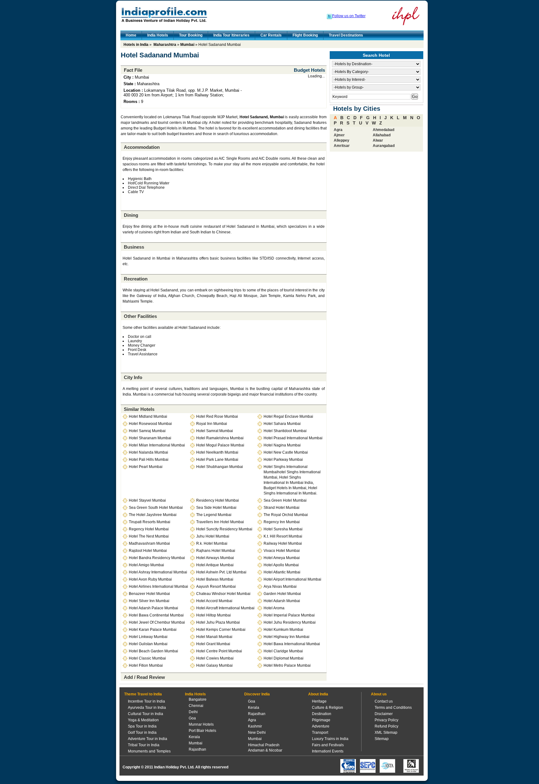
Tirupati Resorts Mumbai (149, 522)
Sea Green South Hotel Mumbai (156, 507)
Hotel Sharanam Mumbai (150, 438)
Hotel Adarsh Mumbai (282, 601)
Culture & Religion (327, 707)
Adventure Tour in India (147, 739)
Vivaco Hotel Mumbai (282, 550)
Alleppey (341, 140)
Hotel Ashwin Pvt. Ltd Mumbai (221, 572)
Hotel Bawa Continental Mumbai (156, 615)
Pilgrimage (321, 720)
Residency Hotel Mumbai (217, 500)
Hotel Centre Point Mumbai (219, 651)
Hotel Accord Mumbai (214, 601)
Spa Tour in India (142, 726)
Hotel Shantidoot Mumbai (285, 431)
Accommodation (142, 147)
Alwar (378, 140)
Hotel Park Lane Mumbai (217, 459)
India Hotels (157, 35)
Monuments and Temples (149, 751)
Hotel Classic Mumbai (147, 658)
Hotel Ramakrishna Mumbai (220, 438)
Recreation (136, 278)
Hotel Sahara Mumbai (282, 423)
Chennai (196, 706)
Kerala (194, 737)
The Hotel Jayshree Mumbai (153, 515)
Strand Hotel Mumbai (281, 507)
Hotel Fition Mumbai (146, 665)
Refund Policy (386, 726)
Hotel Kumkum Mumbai (283, 629)
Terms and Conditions (393, 707)
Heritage (319, 701)
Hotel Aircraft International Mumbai (225, 608)
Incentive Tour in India (146, 701)
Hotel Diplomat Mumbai (283, 658)
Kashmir (255, 726)
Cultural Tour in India (145, 714)
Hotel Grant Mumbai (213, 644)
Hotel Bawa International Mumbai (292, 644)
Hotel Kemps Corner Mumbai (220, 629)
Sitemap (382, 739)
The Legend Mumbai (213, 515)
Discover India (257, 694)
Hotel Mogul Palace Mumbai (220, 445)
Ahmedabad (383, 130)
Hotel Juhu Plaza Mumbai (218, 622)
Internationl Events (327, 751)
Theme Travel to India (143, 694)
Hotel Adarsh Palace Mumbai (153, 608)
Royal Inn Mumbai (211, 423)
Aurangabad (384, 146)
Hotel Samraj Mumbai (147, 431)
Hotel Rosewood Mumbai (150, 423)
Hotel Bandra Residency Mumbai (157, 558)
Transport (320, 732)
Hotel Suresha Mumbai (283, 529)
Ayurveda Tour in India (147, 707)
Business (134, 247)
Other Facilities (140, 316)
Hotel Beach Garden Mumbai (153, 651)
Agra (338, 130)
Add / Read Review (144, 677)
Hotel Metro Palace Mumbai (287, 665)
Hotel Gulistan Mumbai (148, 644)
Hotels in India (136, 44)
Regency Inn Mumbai (282, 522)
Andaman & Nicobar (265, 750)
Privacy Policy (386, 720)
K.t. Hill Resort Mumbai (283, 536)
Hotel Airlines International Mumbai (158, 586)
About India (318, 694)
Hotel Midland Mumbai (148, 416)
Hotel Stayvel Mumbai (147, 500)
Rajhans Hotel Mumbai (215, 550)
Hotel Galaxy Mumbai (214, 665)
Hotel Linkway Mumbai (148, 637)
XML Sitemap (386, 732)
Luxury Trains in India (330, 739)
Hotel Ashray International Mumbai (158, 572)
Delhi (193, 712)
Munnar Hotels (201, 724)
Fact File (133, 70)
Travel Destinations (346, 35)
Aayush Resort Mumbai (216, 586)
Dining (131, 215)
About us (379, 694)
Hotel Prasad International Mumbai (293, 438)
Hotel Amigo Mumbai (146, 565)
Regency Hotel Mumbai (149, 529)
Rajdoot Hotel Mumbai (148, 550)
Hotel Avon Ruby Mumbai (150, 579)
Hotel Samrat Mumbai (214, 431)
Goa (192, 718)
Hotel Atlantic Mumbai (282, 572)
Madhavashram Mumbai (149, 543)
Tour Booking (190, 35)
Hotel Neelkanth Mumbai (217, 452)
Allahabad (382, 135)
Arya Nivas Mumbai (280, 586)
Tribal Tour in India (143, 745)
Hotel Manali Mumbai (214, 637)
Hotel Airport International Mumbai (292, 579)
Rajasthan (197, 749)
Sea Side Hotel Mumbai (216, 507)
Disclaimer (384, 714)
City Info (133, 377)
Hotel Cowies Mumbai (215, 658)
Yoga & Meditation (143, 720)
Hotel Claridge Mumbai (283, 651)
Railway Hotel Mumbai (283, 543)
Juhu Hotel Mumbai (212, 536)
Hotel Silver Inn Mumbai (149, 601)
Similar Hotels (139, 409)
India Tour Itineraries (231, 35)
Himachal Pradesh (263, 745)
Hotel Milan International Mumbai (157, 445)
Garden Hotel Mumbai (282, 594)
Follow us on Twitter (349, 16)
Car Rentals (271, 35)
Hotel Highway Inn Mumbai (286, 637)
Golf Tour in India (142, 732)
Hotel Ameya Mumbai (282, 558)
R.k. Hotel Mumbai (211, 543)
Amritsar (342, 146)
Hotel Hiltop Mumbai (213, 615)
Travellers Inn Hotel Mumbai (220, 522)
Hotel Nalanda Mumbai (148, 452)
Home (131, 35)
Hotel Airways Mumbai (215, 558)
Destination (321, 714)
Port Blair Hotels (202, 730)
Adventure (320, 726)
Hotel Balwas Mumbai (214, 579)
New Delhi (257, 732)
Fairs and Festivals (328, 745)
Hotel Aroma (274, 608)
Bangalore (197, 699)
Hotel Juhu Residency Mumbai (290, 622)
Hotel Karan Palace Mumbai (153, 629)
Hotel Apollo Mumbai (281, 565)
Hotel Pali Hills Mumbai (148, 459)
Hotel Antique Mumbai (215, 565)
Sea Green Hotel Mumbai (285, 500)
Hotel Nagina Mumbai (282, 445)
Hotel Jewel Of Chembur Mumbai (157, 622)
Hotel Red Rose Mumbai (217, 416)
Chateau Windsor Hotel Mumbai (223, 594)
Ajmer (339, 135)
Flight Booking (305, 35)
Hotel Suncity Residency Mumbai (224, 529)
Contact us (384, 701)
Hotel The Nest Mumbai (149, 536)
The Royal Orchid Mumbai (286, 515)
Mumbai (187, 44)
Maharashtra (164, 44)
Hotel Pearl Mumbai (146, 467)
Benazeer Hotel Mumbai (149, 594)
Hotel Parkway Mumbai (283, 459)
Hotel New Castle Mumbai (286, 452)
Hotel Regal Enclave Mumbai (288, 416)
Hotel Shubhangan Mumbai (219, 467)
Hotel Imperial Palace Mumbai (289, 615)
